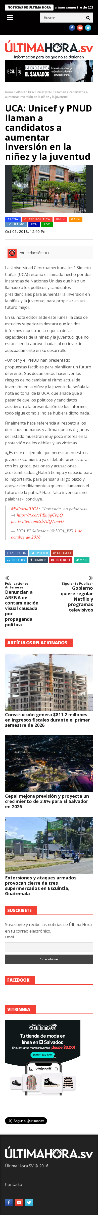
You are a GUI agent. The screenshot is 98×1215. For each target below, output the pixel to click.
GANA (75, 219)
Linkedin (18, 560)
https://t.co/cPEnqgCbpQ (40, 515)
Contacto (13, 1184)
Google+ (64, 553)
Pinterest (62, 560)
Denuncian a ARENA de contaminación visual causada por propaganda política (21, 604)
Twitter (41, 553)
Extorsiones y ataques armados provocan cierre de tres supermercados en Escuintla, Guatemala (40, 885)
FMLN (60, 219)
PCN (34, 224)
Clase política (37, 219)
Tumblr (39, 560)
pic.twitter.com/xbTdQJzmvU (37, 521)
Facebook (18, 553)
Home (9, 92)
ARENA (21, 92)
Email (9, 937)
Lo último (16, 224)
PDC (47, 224)
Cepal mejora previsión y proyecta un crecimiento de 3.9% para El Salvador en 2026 (47, 801)
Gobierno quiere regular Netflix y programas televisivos (77, 597)
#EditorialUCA (25, 508)
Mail (83, 560)
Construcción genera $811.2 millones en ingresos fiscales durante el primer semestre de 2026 (47, 720)
